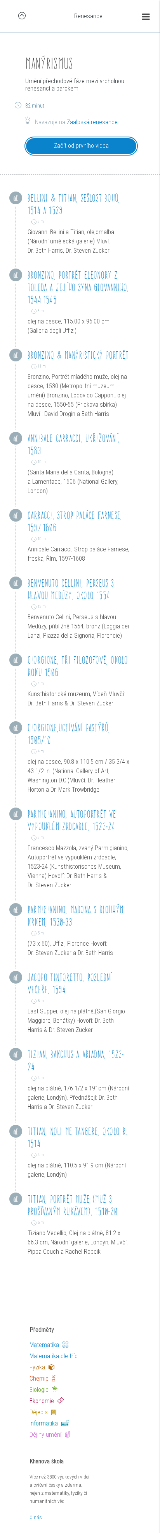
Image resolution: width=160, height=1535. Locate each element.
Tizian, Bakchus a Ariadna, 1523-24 (76, 1060)
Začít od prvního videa (81, 145)
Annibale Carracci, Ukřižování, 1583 (74, 444)
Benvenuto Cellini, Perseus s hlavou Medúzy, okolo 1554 (71, 589)
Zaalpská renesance (92, 122)
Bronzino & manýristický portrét (78, 355)
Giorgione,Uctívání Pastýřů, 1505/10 (69, 733)
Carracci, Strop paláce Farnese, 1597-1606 (75, 521)
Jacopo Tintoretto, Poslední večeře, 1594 (70, 983)
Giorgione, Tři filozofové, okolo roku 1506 (78, 666)
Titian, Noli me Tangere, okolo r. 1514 (78, 1137)
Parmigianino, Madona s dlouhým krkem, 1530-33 (75, 915)
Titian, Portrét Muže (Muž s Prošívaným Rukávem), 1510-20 (73, 1205)
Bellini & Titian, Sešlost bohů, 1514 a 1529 (74, 204)
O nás (36, 1517)
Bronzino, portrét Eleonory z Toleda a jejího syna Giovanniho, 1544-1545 (78, 287)
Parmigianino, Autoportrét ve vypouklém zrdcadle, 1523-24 (72, 820)
